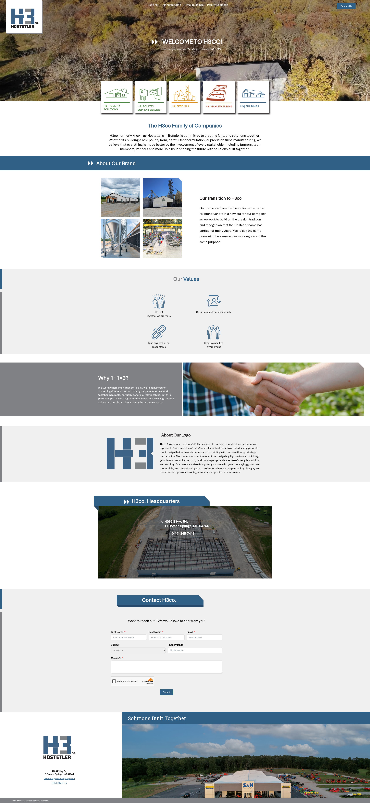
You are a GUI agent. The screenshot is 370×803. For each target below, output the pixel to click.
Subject (115, 644)
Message (116, 658)
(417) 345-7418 (183, 533)
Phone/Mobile (175, 644)
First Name (117, 632)
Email (190, 632)
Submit (166, 692)
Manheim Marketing (41, 800)
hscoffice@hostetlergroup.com (59, 778)
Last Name (155, 632)
